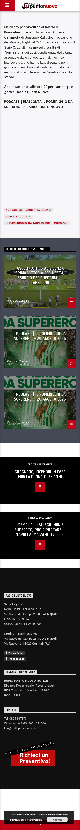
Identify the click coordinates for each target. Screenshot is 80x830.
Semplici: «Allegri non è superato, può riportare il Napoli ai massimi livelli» (39, 529)
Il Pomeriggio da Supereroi (28, 223)
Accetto (57, 819)
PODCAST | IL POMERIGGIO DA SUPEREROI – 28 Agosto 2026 (40, 397)
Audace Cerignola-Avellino (28, 210)
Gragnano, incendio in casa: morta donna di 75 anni (41, 474)
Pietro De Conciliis (18, 300)
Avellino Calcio (19, 216)
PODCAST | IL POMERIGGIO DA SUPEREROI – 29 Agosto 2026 (40, 336)
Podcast (61, 223)
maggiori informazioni (30, 819)
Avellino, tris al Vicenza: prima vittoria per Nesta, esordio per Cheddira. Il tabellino (40, 276)
